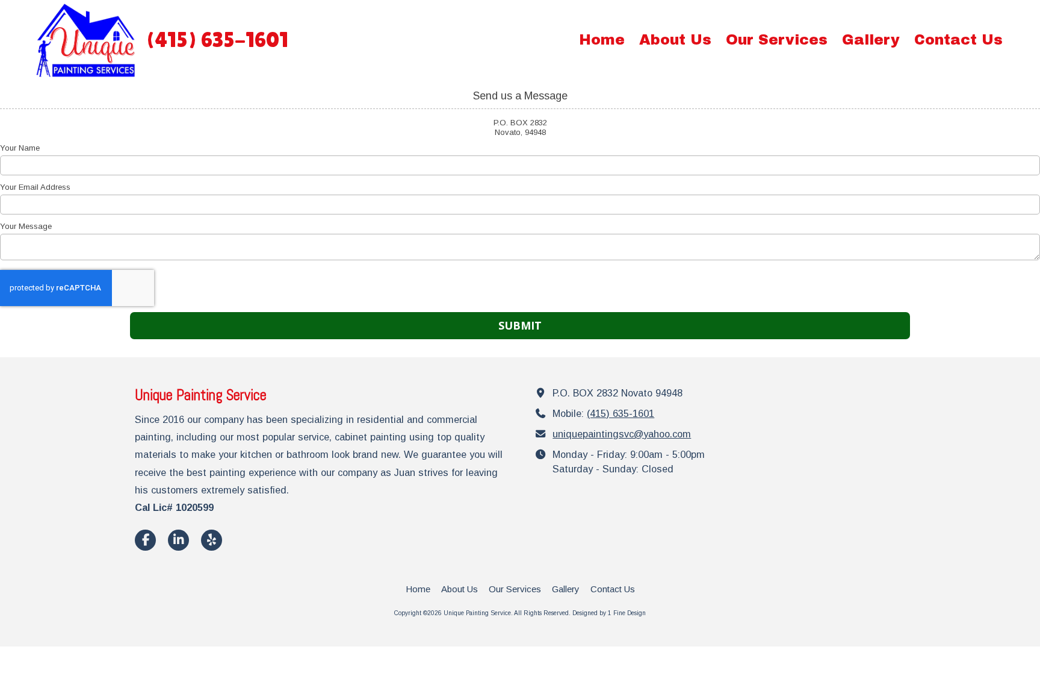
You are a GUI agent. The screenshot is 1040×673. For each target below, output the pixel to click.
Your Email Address (35, 187)
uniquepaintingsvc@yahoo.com (621, 433)
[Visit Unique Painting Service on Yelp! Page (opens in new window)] (211, 540)
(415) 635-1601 (620, 413)
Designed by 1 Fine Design (609, 613)
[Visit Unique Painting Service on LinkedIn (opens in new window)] (178, 540)
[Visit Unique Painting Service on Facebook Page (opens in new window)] (145, 540)
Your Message (26, 226)
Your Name (20, 147)
